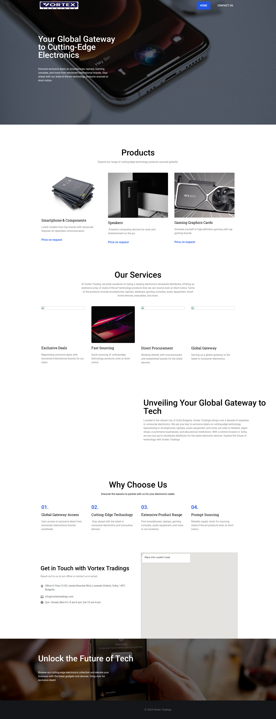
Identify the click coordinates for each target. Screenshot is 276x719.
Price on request (51, 239)
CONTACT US (225, 5)
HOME (203, 5)
